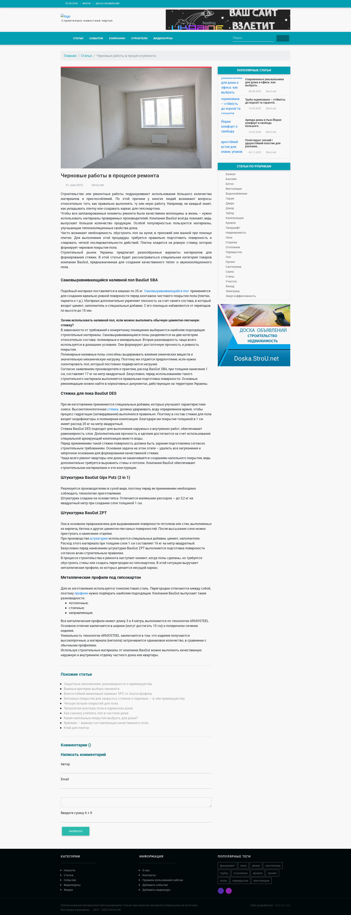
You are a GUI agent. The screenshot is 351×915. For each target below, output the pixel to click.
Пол (228, 257)
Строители (139, 38)
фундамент (227, 865)
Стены (230, 276)
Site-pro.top (282, 905)
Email (65, 779)
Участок (231, 281)
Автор (65, 764)
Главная (70, 55)
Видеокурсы (163, 38)
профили (81, 593)
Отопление (233, 247)
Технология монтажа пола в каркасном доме (98, 708)
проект (272, 873)
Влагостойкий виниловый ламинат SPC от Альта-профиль (108, 693)
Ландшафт (233, 228)
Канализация (235, 218)
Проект (230, 262)
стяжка (112, 409)
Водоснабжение (236, 193)
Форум (87, 3)
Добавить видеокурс (156, 890)
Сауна (230, 271)
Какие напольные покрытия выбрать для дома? (101, 718)
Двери (230, 203)
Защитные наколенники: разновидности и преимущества (108, 684)
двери (256, 865)
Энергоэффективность (241, 296)
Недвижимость (236, 232)
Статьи (78, 38)
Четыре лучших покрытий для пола (91, 703)
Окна (229, 237)
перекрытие (240, 880)
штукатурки (99, 538)
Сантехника (233, 267)
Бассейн (231, 179)
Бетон (230, 184)
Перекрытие (234, 252)
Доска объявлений (107, 3)
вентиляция (261, 880)
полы (223, 880)
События (96, 38)
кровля (257, 873)
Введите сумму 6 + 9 (76, 813)
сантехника (273, 865)
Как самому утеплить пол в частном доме (96, 713)
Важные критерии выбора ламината (91, 688)
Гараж (230, 198)
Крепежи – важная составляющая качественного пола (106, 723)
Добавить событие (155, 885)
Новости (69, 870)
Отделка (231, 242)
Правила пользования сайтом (162, 880)
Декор (230, 208)
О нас (146, 870)
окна (243, 865)
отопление (241, 873)
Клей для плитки (76, 727)
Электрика (233, 291)
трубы (224, 873)
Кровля (231, 223)
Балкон (230, 174)
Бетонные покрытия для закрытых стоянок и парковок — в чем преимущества (124, 698)
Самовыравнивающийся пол (166, 291)
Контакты (149, 875)
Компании (117, 38)
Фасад (230, 286)
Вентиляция (234, 189)
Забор (230, 213)
